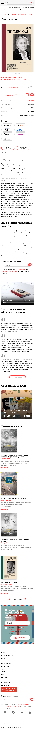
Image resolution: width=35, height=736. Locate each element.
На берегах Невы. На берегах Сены (14, 498)
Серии (3, 669)
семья (24, 79)
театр (14, 77)
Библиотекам (5, 666)
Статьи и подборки (7, 655)
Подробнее (4, 467)
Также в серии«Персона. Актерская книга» (11, 95)
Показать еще (5, 82)
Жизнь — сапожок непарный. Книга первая (15, 540)
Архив (3, 671)
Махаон (32, 7)
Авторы (3, 661)
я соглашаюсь (22, 269)
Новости (3, 658)
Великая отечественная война (10, 79)
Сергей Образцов (6, 584)
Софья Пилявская (13, 87)
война (20, 77)
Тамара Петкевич (6, 458)
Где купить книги (6, 680)
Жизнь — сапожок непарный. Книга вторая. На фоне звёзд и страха (15, 456)
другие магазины (7, 139)
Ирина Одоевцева (6, 500)
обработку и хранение (10, 271)
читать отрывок (8, 148)
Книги (21, 9)
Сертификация (5, 682)
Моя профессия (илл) (9, 582)
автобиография (6, 77)
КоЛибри (24, 7)
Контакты (4, 677)
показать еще (17, 377)
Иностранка (17, 7)
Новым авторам (6, 663)
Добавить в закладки (23, 148)
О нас (3, 674)
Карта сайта (5, 685)
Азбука (9, 7)
